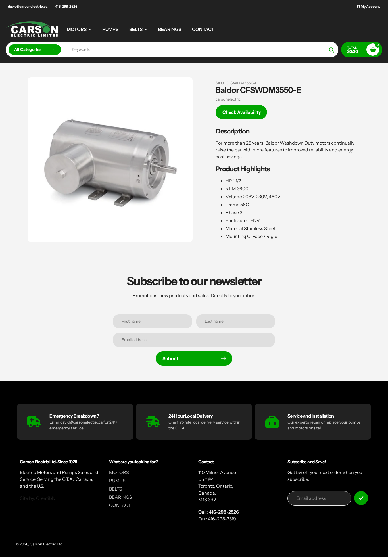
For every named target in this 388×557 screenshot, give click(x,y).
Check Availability (241, 112)
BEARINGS (120, 497)
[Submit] (361, 498)
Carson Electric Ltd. (46, 544)
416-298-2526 (66, 6)
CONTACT (120, 505)
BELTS (115, 489)
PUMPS (117, 480)
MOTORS (119, 472)
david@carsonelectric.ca (28, 6)
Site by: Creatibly (37, 498)
